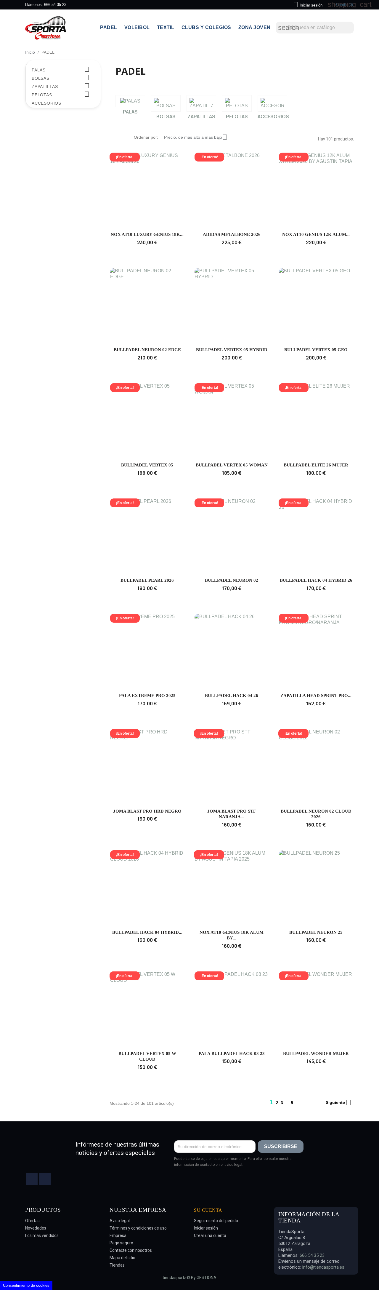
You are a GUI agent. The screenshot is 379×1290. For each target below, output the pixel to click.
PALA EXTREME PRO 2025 (147, 695)
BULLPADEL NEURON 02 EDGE (147, 349)
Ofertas (32, 1220)
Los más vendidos (42, 1235)
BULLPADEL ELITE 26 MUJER (316, 465)
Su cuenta (208, 1210)
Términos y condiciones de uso (138, 1228)
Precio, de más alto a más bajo (195, 137)
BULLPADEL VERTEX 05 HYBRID (231, 349)
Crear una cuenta (210, 1235)
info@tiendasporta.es (323, 1267)
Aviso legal (120, 1220)
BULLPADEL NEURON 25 (316, 932)
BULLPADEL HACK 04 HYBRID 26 (316, 580)
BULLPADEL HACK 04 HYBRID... (147, 932)
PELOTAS (42, 94)
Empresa (118, 1235)
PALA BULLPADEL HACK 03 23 (232, 1053)
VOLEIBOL (137, 27)
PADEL (108, 27)
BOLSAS (40, 78)
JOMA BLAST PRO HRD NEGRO (147, 811)
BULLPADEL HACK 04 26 (231, 695)
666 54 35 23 (55, 4)
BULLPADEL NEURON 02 (231, 580)
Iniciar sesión (206, 1228)
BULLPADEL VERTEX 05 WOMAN (232, 465)
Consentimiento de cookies (26, 1285)
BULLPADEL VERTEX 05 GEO (316, 349)
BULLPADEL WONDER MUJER (316, 1053)
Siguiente (338, 1102)
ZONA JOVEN (254, 27)
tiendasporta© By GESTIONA (189, 1277)
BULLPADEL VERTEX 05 (147, 465)
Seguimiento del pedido (216, 1220)
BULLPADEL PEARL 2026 (147, 580)
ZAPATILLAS (45, 86)
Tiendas (117, 1265)
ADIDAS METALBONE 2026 (232, 234)
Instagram (45, 1179)
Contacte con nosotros (131, 1250)
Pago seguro (121, 1243)
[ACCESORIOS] (272, 103)
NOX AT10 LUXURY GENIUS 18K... (147, 234)
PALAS (39, 70)
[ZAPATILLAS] (201, 103)
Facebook (32, 1179)
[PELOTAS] (237, 103)
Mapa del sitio (122, 1257)
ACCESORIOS (46, 103)
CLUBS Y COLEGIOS (206, 27)
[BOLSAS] (166, 103)
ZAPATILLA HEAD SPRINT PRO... (315, 695)
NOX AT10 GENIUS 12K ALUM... (316, 234)
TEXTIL (165, 27)
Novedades (35, 1228)
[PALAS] (130, 101)
